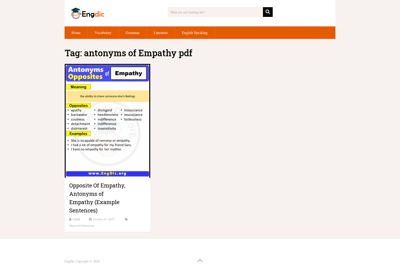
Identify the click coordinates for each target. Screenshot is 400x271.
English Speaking (195, 32)
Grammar (133, 32)
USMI (76, 219)
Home (76, 32)
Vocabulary (103, 32)
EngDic (70, 261)
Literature (161, 32)
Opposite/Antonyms (81, 225)
